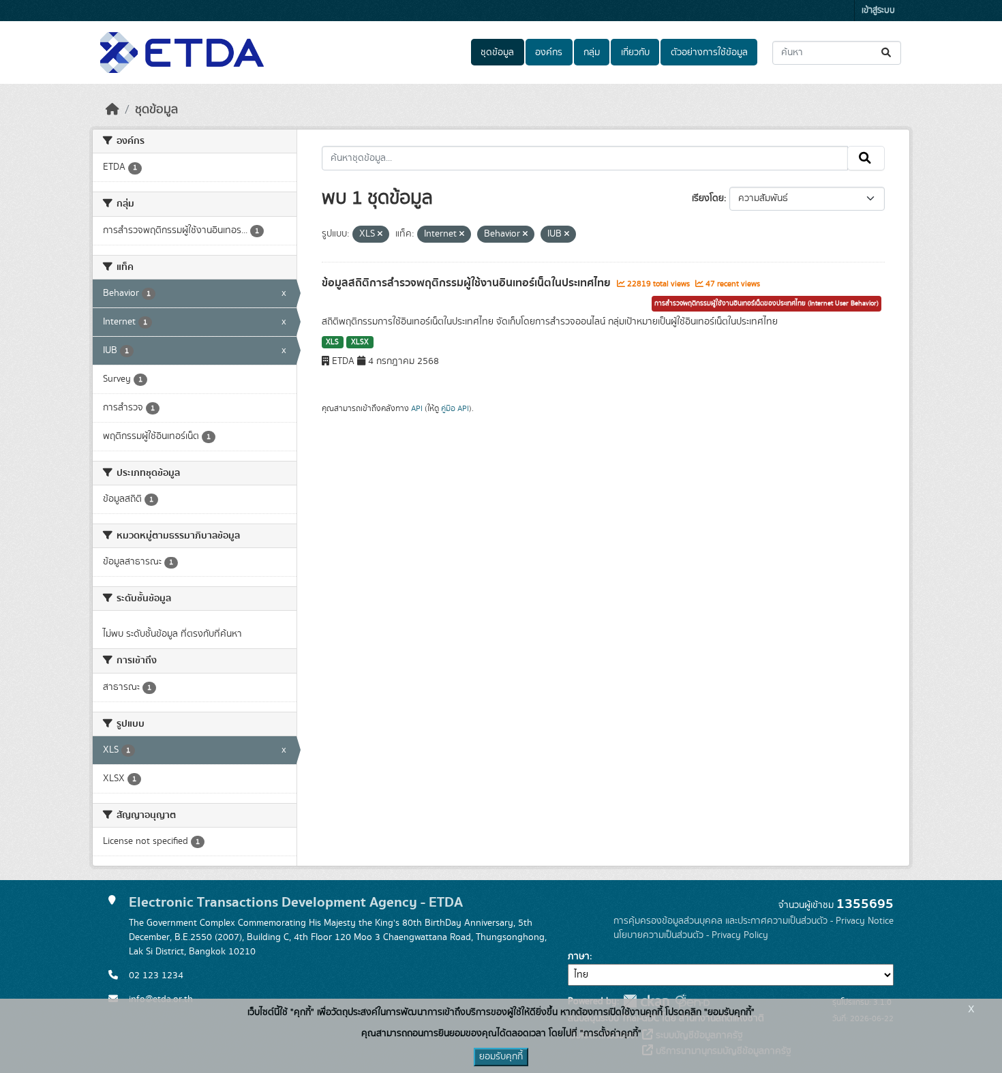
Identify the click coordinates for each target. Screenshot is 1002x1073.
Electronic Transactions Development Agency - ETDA (296, 902)
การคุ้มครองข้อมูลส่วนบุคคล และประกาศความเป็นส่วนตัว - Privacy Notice (753, 921)
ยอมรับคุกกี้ (501, 1056)
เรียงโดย (708, 198)
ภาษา (579, 956)
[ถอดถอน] (380, 234)
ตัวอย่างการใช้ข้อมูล (709, 52)
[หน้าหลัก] (112, 110)
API (417, 408)
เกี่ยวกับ (635, 52)
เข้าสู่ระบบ (878, 10)
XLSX (360, 342)
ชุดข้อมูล (497, 52)
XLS (332, 342)
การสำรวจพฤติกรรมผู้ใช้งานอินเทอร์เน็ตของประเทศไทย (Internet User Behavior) (766, 303)
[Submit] (887, 53)
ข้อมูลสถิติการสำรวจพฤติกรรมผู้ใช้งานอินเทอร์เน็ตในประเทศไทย (467, 283)
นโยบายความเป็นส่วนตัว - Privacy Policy (690, 935)
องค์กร (548, 52)
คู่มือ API (455, 408)
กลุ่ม (591, 52)
